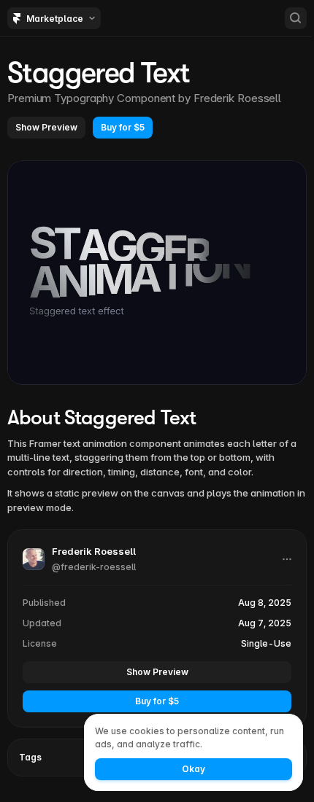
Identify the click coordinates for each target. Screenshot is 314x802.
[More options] (287, 559)
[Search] (296, 18)
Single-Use (266, 643)
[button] (46, 128)
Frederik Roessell (237, 98)
